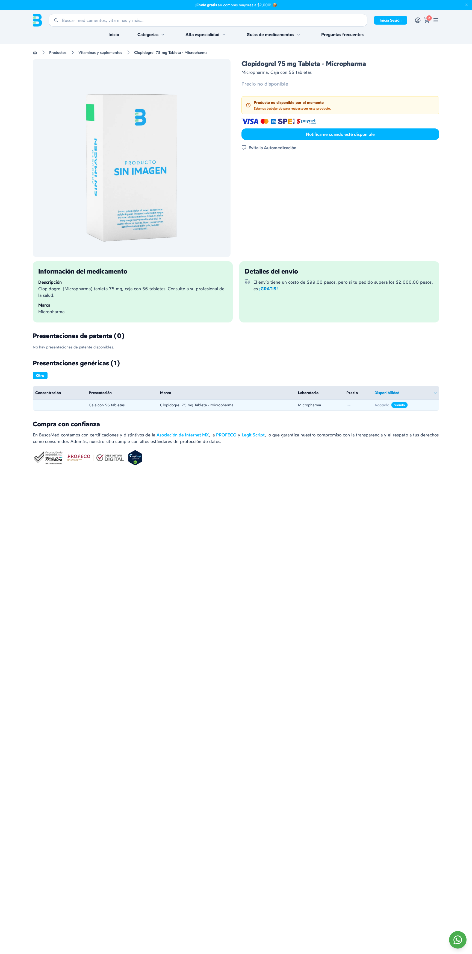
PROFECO (226, 435)
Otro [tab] (40, 375)
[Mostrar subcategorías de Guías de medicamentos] (298, 34)
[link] (435, 20)
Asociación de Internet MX (183, 435)
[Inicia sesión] (417, 20)
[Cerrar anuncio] (466, 5)
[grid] (236, 398)
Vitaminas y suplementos (100, 52)
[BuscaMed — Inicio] (37, 20)
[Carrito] (426, 20)
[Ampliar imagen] (132, 158)
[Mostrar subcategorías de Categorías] (162, 34)
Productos (57, 52)
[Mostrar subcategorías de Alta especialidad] (224, 34)
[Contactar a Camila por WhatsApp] (458, 940)
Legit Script (253, 435)
